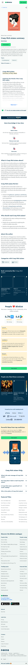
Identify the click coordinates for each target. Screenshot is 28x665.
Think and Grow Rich (5, 560)
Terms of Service (4, 654)
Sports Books (4, 583)
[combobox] (5, 659)
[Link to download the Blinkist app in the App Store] (5, 604)
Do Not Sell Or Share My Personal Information (17, 655)
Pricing (2, 619)
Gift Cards (3, 624)
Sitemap (10, 653)
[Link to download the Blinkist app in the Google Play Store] (15, 604)
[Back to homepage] (8, 2)
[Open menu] (2, 2)
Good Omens (4, 512)
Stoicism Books (4, 578)
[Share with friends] (26, 7)
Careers (2, 639)
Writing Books (4, 571)
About (2, 636)
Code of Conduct (4, 643)
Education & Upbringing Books (7, 580)
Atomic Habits (4, 539)
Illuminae (3, 519)
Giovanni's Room (4, 507)
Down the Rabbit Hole (5, 500)
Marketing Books (4, 590)
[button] (14, 476)
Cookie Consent (20, 654)
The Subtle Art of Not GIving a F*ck (8, 563)
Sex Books (3, 585)
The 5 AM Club (4, 542)
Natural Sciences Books (6, 569)
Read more (13, 104)
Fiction (15, 262)
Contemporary (5, 60)
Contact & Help (4, 626)
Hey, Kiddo (3, 517)
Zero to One (3, 553)
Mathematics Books (5, 576)
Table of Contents (5, 63)
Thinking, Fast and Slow (6, 551)
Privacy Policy (12, 654)
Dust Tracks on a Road (5, 503)
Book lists (3, 611)
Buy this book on (11, 117)
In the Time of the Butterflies (7, 521)
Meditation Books (4, 573)
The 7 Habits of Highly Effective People (9, 544)
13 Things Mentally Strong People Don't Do (9, 557)
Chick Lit (14, 60)
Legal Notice (16, 653)
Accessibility (3, 655)
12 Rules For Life (4, 549)
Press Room (3, 646)
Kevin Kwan (4, 40)
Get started (23, 2)
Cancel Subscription (5, 629)
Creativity (4, 7)
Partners (2, 641)
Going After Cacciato (5, 510)
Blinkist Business (4, 622)
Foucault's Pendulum (5, 505)
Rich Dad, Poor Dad (5, 546)
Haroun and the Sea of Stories (7, 514)
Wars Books (3, 587)
